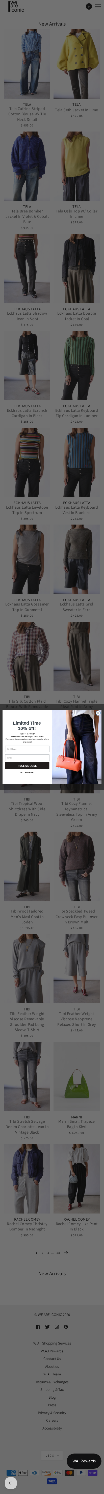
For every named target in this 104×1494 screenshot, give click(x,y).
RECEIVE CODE (27, 766)
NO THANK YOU (27, 772)
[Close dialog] (98, 713)
